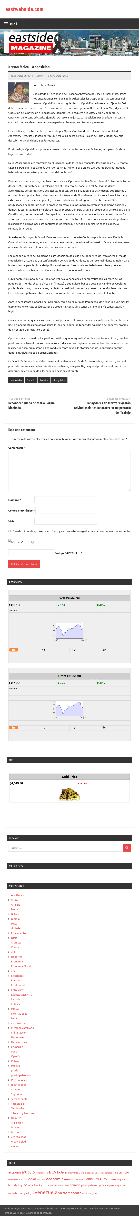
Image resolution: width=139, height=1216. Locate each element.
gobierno (124, 1179)
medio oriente (19, 1023)
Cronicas (16, 942)
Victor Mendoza (69, 1193)
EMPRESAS (91, 1179)
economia (55, 1178)
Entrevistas (17, 989)
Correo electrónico (21, 510)
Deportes (16, 956)
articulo (28, 1172)
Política (44, 380)
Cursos (15, 947)
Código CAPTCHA (66, 553)
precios (121, 1185)
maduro (53, 1185)
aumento (39, 1172)
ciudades (16, 928)
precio (14, 1070)
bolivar (62, 1172)
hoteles (15, 1004)
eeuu (14, 970)
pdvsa (84, 1185)
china (10, 1179)
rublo (11, 1193)
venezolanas (18, 1136)
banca (45, 1172)
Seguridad (17, 1094)
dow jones (41, 1179)
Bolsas (15, 914)
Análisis (15, 904)
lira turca (43, 1185)
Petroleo (16, 1060)
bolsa (82, 1172)
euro (103, 1179)
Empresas (17, 980)
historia (15, 999)
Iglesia (15, 1008)
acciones (14, 1172)
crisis (14, 937)
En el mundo (18, 985)
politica (104, 1185)
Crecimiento (18, 933)
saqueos (16, 1089)
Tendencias (17, 1108)
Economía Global (21, 966)
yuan (95, 1193)
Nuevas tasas (19, 1042)
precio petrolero (21, 1075)
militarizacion (19, 1032)
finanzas (113, 1179)
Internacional (19, 1013)
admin (39, 75)
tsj (29, 1193)
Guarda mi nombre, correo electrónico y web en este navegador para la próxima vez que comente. (72, 531)
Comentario (17, 447)
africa (14, 899)
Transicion (17, 1122)
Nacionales (16, 380)
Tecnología (17, 1103)
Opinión (31, 380)
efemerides (77, 1179)
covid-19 (16, 1179)
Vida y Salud (59, 380)
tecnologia (21, 1193)
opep (14, 1051)
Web (11, 521)
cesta (14, 923)
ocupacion (17, 1046)
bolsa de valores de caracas (99, 1172)
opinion (75, 1185)
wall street (87, 1193)
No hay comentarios (57, 75)
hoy (20, 1185)
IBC (25, 1185)
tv (33, 1193)
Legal (14, 1018)
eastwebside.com (24, 9)
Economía (17, 961)
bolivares (73, 1172)
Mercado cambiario (22, 1027)
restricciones (18, 1084)
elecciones (17, 975)
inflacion (33, 1185)
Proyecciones (19, 1079)
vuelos (15, 1146)
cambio (15, 918)
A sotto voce (18, 895)
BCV (52, 1171)
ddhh (14, 951)
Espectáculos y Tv (21, 994)
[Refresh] (32, 541)
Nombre (14, 500)
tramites (16, 1117)
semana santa (19, 1098)
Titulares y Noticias (22, 1113)
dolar (32, 1179)
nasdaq (61, 1185)
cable (115, 1172)
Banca (14, 909)
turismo (15, 1127)
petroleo (93, 1185)
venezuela (46, 1192)
